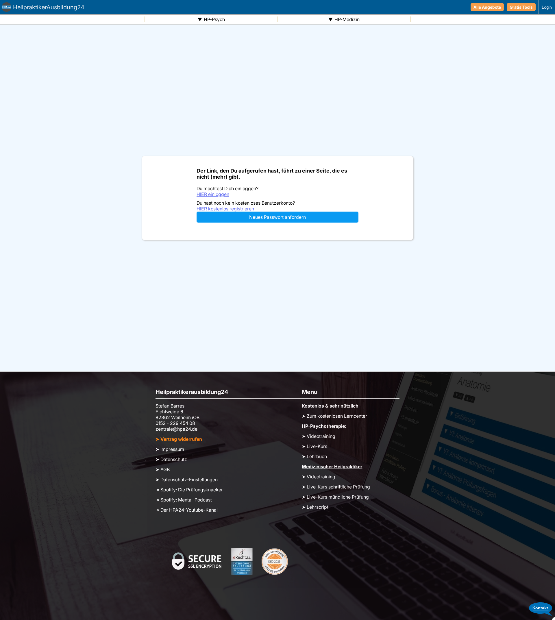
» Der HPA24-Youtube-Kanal (187, 510)
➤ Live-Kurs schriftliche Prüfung (336, 487)
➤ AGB (163, 469)
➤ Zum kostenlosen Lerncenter (334, 416)
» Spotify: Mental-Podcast (184, 500)
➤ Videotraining (318, 436)
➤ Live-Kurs (314, 446)
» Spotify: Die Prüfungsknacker (189, 490)
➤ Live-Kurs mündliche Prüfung (335, 497)
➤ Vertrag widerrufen (179, 439)
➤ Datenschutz (171, 459)
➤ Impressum (170, 449)
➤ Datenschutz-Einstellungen (187, 479)
